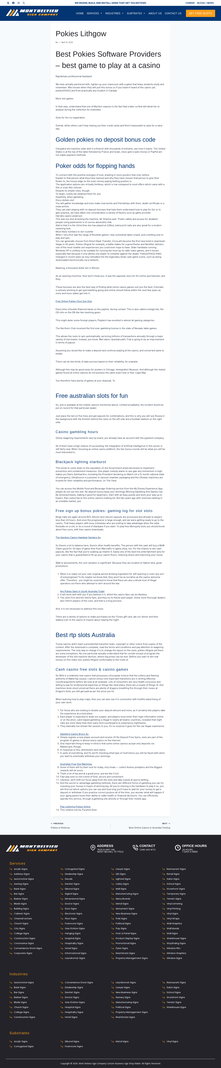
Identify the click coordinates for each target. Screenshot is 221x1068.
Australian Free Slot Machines (76, 764)
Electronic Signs (73, 913)
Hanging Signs (73, 933)
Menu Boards (123, 898)
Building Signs (21, 908)
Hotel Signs (71, 948)
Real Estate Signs (125, 953)
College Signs (21, 933)
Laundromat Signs (75, 958)
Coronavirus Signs (24, 943)
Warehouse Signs (176, 938)
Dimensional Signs (75, 898)
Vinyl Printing (174, 908)
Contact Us (173, 13)
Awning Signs (21, 883)
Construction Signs (24, 938)
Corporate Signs (23, 953)
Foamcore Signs (74, 923)
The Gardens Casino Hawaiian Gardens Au (78, 537)
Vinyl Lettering (174, 903)
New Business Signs (126, 913)
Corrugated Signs (75, 869)
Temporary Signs (176, 893)
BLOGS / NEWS (205, 3)
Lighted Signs (123, 878)
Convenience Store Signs (28, 948)
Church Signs (21, 923)
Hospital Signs (73, 938)
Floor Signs (71, 918)
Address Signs (22, 873)
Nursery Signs (123, 997)
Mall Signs (121, 888)
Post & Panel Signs (126, 933)
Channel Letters (23, 918)
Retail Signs (173, 873)
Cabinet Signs (22, 913)
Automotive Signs (24, 878)
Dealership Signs (74, 873)
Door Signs (71, 908)
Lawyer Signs (123, 869)
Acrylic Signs (21, 869)
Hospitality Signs (74, 943)
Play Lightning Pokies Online (75, 806)
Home (80, 13)
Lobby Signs (122, 883)
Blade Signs (20, 903)
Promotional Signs (126, 943)
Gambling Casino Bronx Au (74, 734)
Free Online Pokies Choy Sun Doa (74, 301)
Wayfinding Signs (176, 943)
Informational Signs (75, 953)
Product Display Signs (128, 938)
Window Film (173, 948)
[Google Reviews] (8, 3)
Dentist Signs (72, 883)
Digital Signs (71, 893)
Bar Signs (19, 893)
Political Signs (123, 923)
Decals (68, 878)
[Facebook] (13, 3)
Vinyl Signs (172, 913)
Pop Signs (121, 928)
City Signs (19, 928)
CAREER (190, 3)
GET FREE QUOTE (200, 13)
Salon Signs (173, 878)
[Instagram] (18, 3)
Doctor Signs (72, 903)
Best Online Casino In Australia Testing (149, 825)
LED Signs (121, 873)
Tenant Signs (174, 898)
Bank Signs (20, 888)
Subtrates (134, 13)
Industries (112, 13)
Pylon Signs (122, 948)
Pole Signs (121, 918)
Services (93, 13)
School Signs (174, 883)
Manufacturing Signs (127, 893)
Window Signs (174, 958)
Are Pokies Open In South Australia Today (82, 591)
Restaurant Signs (176, 869)
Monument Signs (125, 908)
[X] (23, 3)
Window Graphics (176, 953)
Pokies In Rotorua (60, 825)
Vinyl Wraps (173, 918)
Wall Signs (172, 933)
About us (155, 13)
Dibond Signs (72, 888)
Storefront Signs (176, 888)
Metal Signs (122, 903)
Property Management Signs (132, 958)
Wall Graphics (174, 923)
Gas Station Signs (75, 928)
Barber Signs (21, 898)
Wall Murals (173, 928)
